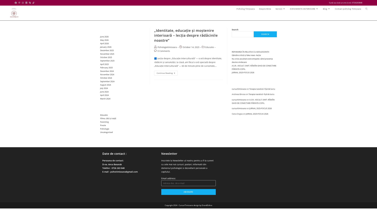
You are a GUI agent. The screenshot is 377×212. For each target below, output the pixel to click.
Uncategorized (106, 132)
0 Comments (164, 51)
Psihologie (104, 128)
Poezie (103, 125)
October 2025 (106, 57)
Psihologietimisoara (167, 47)
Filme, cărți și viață (108, 118)
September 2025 (107, 60)
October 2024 (106, 78)
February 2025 (106, 67)
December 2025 (107, 50)
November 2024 (107, 74)
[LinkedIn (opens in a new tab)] (26, 2)
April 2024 (104, 95)
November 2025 (107, 54)
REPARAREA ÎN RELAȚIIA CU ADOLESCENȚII (250, 51)
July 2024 (104, 88)
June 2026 (104, 36)
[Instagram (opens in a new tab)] (23, 2)
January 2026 (105, 47)
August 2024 (105, 84)
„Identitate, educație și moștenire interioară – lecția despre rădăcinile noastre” (186, 35)
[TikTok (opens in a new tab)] (33, 2)
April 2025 (104, 64)
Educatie (209, 47)
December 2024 (107, 71)
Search (235, 29)
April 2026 (104, 43)
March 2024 (105, 98)
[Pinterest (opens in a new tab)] (19, 2)
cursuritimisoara (239, 89)
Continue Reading (167, 74)
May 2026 (104, 40)
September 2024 (107, 81)
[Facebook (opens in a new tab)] (16, 2)
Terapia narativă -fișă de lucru (262, 89)
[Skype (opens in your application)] (30, 2)
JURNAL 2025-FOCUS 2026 (243, 72)
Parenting (104, 122)
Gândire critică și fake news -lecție (246, 55)
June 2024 (104, 91)
